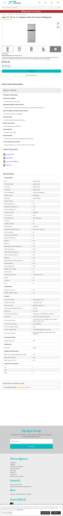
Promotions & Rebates (16, 466)
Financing (13, 470)
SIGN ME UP (31, 446)
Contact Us (13, 474)
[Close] (60, 507)
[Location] (45, 3)
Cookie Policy (20, 509)
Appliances (4, 14)
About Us (13, 472)
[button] (4, 3)
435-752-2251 (18, 484)
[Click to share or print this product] (58, 23)
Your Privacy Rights (7, 512)
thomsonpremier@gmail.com (22, 486)
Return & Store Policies (17, 476)
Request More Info (32, 75)
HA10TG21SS (9, 66)
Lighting (12, 464)
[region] (31, 510)
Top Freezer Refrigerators (21, 14)
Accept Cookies (45, 512)
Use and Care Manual (12, 161)
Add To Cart (31, 71)
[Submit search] (59, 7)
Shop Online (28, 11)
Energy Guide (10, 154)
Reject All (56, 512)
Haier (9, 65)
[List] (39, 3)
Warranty (8, 165)
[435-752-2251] (51, 3)
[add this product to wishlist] (58, 27)
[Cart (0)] (58, 3)
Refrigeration (11, 14)
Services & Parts (15, 468)
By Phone (38, 11)
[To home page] (14, 2)
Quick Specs (9, 158)
